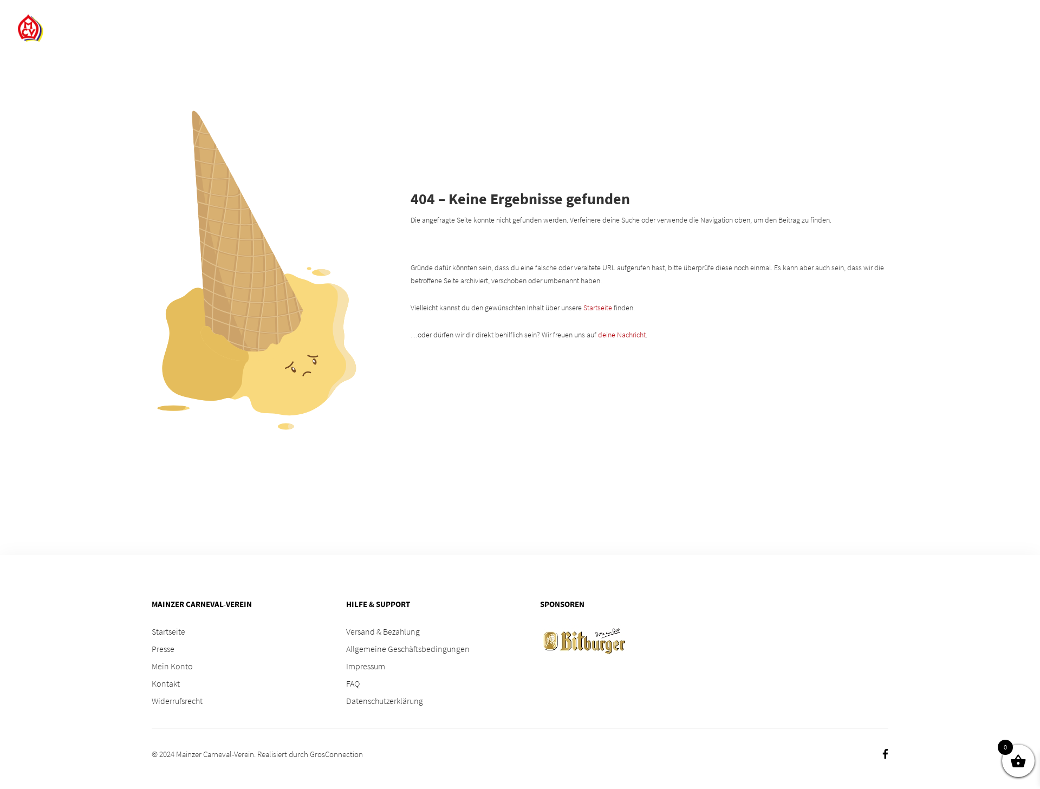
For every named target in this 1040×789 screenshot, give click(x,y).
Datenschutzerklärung (384, 700)
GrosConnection (336, 754)
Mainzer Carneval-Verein (215, 754)
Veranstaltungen (672, 28)
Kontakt (166, 683)
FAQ (744, 28)
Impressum (365, 666)
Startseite (597, 307)
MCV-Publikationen (808, 28)
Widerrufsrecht (177, 700)
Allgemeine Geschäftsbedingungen (408, 648)
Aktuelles (973, 28)
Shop (521, 28)
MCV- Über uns (579, 28)
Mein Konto (172, 666)
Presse (163, 648)
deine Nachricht (622, 335)
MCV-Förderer (905, 28)
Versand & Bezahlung (383, 631)
